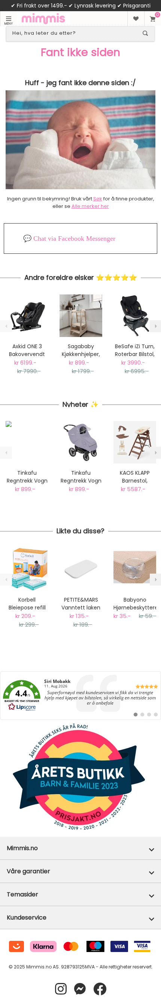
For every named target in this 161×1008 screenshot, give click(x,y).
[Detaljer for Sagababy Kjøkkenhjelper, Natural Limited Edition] (81, 315)
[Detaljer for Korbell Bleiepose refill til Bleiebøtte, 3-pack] (27, 569)
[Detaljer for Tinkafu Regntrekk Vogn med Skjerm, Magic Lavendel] (81, 442)
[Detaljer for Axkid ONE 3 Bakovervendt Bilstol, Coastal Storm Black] (27, 315)
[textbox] (73, 33)
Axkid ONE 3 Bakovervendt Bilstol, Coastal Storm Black (27, 350)
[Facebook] (99, 989)
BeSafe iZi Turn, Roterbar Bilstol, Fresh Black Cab (134, 350)
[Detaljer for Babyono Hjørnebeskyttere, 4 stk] (134, 569)
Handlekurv (152, 18)
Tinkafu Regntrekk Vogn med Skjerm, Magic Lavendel (81, 477)
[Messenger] (80, 989)
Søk (97, 198)
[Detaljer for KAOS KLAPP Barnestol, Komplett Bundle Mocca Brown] (134, 442)
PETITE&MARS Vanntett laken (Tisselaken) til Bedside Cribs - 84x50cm (81, 604)
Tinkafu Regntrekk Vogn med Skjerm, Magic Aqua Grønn (27, 477)
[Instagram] (61, 989)
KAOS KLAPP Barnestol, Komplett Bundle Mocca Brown (135, 477)
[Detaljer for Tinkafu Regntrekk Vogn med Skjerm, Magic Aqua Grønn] (27, 442)
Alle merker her (90, 206)
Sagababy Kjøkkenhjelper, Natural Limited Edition (81, 350)
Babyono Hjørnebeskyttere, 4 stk (134, 604)
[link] (80, 695)
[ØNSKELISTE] (135, 18)
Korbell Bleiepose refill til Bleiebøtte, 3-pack (27, 604)
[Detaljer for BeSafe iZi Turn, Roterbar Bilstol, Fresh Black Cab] (134, 315)
